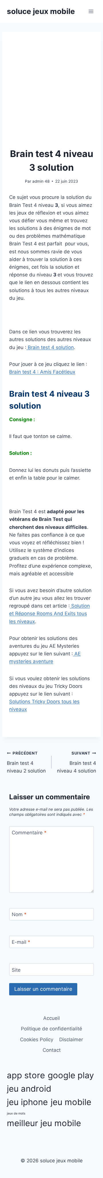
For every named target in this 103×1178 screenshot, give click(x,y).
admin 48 (40, 181)
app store (26, 1075)
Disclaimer (71, 1039)
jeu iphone (27, 1102)
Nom (19, 914)
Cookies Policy (36, 1039)
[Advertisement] (51, 93)
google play (71, 1075)
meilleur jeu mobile (44, 1123)
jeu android (29, 1089)
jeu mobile (71, 1102)
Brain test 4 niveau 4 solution (76, 762)
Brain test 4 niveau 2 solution (26, 762)
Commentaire (29, 832)
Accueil (51, 1018)
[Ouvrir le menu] (91, 11)
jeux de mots (16, 1113)
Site (16, 970)
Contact (52, 1050)
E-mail (21, 942)
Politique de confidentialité (51, 1029)
